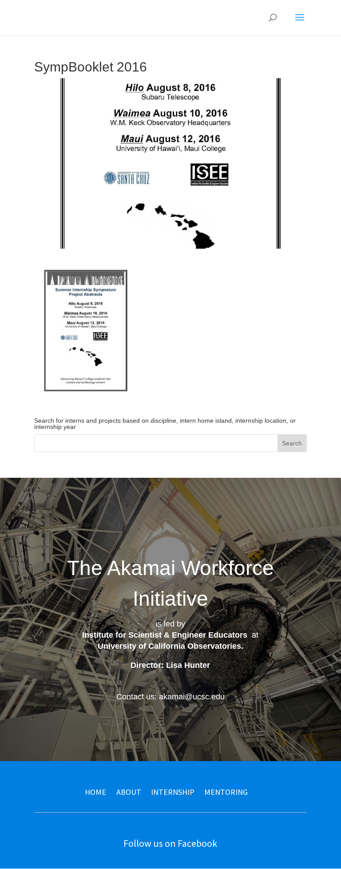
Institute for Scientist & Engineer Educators (164, 635)
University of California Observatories (169, 646)
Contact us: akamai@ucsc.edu (170, 696)
